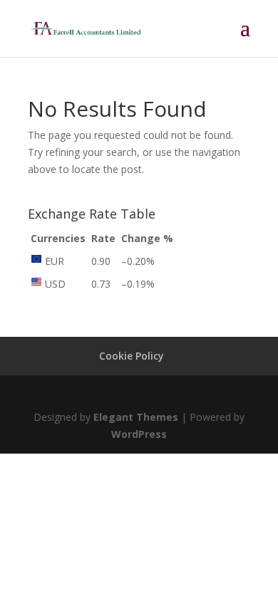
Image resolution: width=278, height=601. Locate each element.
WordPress (139, 434)
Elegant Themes (135, 417)
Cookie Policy (131, 355)
